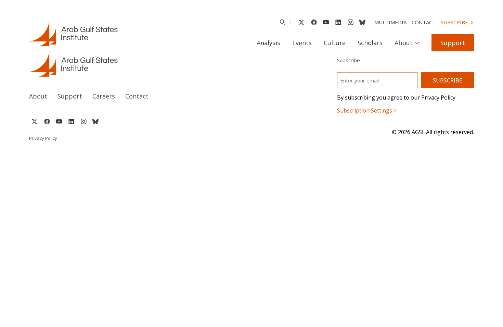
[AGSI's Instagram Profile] (350, 22)
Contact (424, 22)
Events (302, 43)
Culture (335, 43)
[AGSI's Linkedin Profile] (338, 22)
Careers (103, 96)
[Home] (134, 64)
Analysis (268, 43)
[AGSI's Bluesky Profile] (362, 22)
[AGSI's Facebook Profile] (313, 22)
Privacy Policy (43, 138)
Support (452, 43)
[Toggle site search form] (282, 22)
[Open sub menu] (417, 43)
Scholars (370, 43)
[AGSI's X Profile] (301, 22)
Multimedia (390, 22)
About (404, 43)
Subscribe (454, 22)
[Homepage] (73, 33)
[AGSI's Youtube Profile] (326, 22)
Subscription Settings (365, 110)
